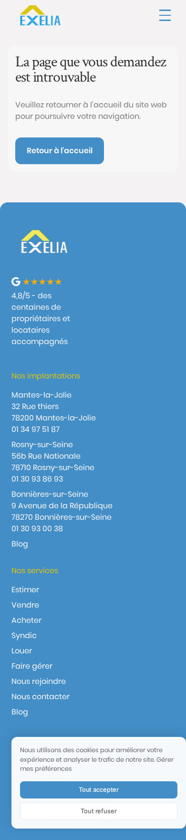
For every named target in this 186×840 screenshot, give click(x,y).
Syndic (24, 635)
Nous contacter (40, 696)
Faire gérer (31, 666)
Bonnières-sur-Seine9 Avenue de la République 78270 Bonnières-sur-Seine (62, 506)
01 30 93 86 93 (37, 478)
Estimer (25, 589)
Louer (21, 650)
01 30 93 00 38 (37, 528)
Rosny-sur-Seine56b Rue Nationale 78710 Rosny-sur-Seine (52, 456)
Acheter (26, 620)
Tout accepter (99, 789)
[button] (165, 15)
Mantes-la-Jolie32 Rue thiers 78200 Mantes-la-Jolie (53, 406)
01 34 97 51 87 (35, 429)
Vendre (25, 604)
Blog (19, 543)
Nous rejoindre (38, 681)
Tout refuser (98, 811)
